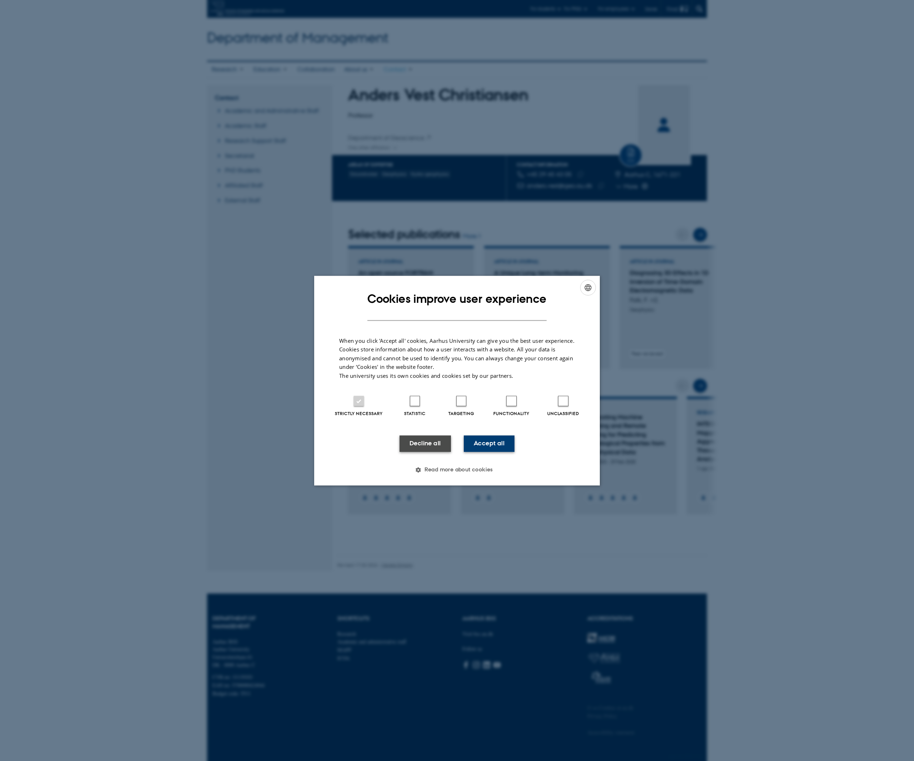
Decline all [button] (425, 443)
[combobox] (588, 287)
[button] (457, 469)
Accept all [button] (489, 443)
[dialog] (457, 380)
